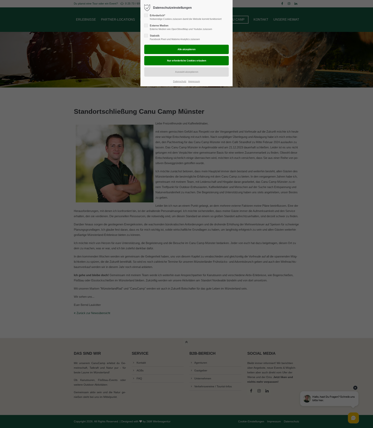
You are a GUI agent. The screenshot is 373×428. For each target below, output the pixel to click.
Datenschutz (179, 81)
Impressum (194, 81)
